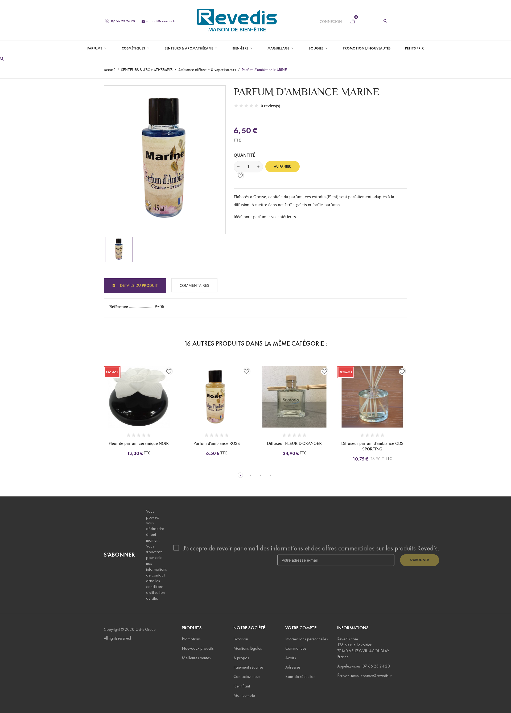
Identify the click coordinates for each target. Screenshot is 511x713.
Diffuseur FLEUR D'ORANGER (294, 443)
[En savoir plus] (158, 403)
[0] (352, 21)
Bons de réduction (300, 676)
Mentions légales (247, 648)
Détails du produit (138, 285)
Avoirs (290, 657)
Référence (119, 306)
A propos (241, 657)
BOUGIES (316, 48)
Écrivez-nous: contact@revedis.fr (364, 675)
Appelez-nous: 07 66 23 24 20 (363, 666)
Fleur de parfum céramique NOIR (139, 443)
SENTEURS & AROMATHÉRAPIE (189, 48)
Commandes (295, 648)
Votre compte (300, 628)
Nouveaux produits (198, 648)
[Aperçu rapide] (147, 403)
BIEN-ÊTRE (240, 48)
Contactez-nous (246, 676)
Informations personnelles (306, 638)
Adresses (292, 667)
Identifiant (241, 686)
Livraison (240, 638)
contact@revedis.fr (158, 21)
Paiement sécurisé (248, 667)
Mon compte (244, 695)
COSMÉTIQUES (134, 48)
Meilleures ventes (196, 657)
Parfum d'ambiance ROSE (216, 443)
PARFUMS (95, 48)
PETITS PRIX (414, 48)
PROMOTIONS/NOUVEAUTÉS (366, 48)
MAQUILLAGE (278, 48)
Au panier (282, 166)
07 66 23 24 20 (122, 21)
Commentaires (194, 285)
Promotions (191, 638)
